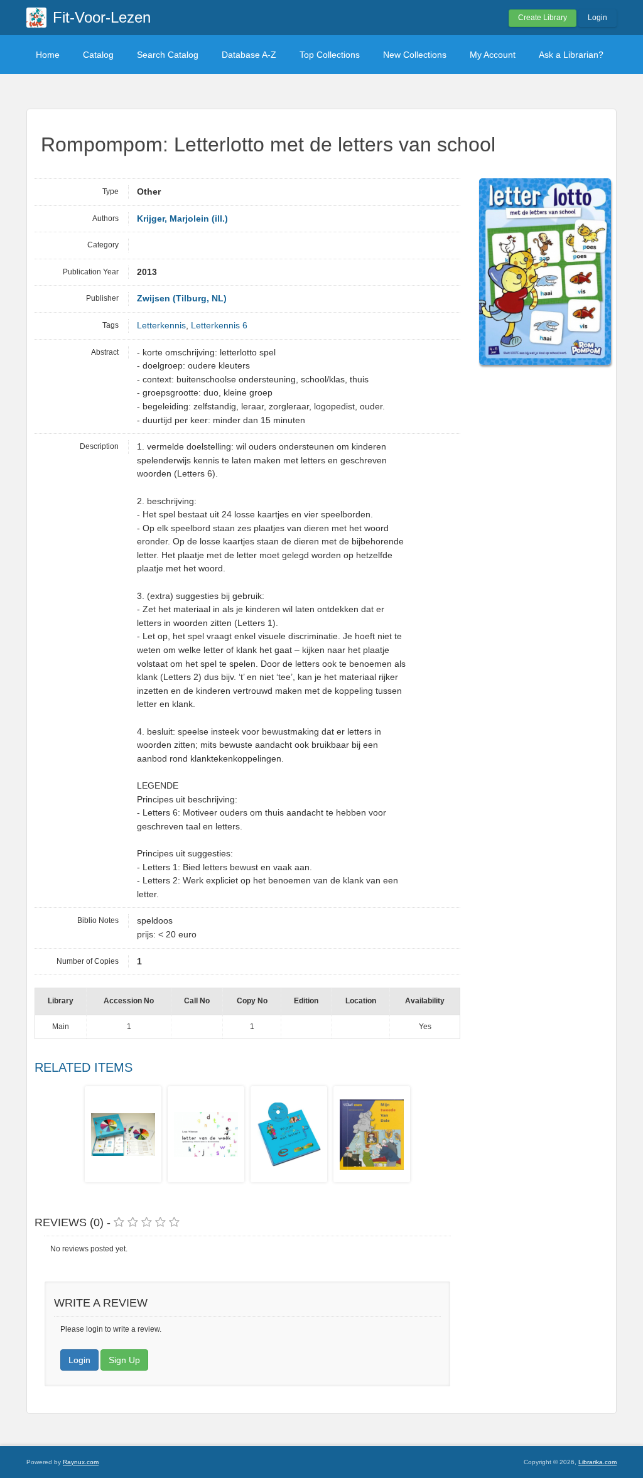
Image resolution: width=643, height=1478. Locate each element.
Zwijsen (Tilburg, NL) (182, 298)
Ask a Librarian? (571, 55)
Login (597, 17)
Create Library (542, 17)
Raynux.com (81, 1462)
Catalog (98, 55)
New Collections (414, 55)
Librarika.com (597, 1462)
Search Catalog (167, 55)
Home (48, 55)
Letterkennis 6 (219, 325)
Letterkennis (161, 325)
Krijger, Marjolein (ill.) (182, 219)
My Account (493, 55)
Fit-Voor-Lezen (102, 17)
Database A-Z (249, 55)
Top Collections (330, 55)
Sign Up (124, 1360)
